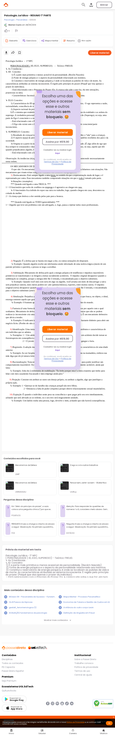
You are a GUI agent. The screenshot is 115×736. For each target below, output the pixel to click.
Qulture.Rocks (9, 691)
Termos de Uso (51, 161)
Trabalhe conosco (83, 663)
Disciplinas (7, 659)
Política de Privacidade (61, 162)
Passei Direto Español (13, 671)
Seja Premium (9, 681)
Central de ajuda (83, 675)
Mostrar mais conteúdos (56, 620)
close (113, 717)
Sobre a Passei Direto (85, 659)
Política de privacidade (86, 667)
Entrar (104, 5)
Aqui (57, 153)
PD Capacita (8, 667)
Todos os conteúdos (12, 663)
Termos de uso (82, 671)
